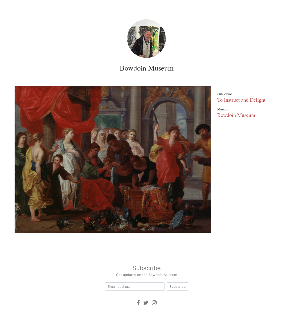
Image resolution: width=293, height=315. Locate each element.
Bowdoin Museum (147, 68)
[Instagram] (154, 302)
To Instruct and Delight (241, 99)
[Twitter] (146, 302)
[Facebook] (138, 302)
